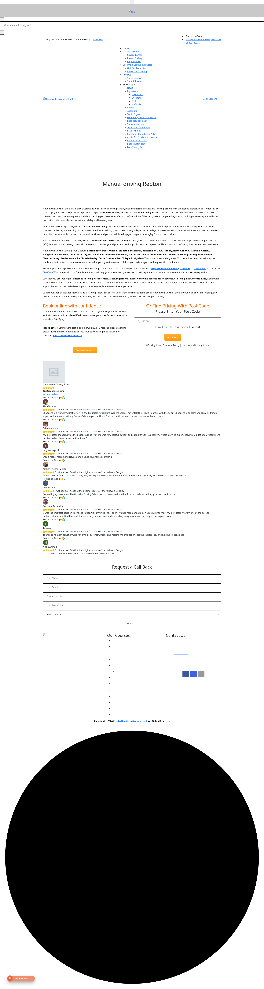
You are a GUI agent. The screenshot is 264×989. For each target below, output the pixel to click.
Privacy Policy (134, 130)
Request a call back (137, 120)
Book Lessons (210, 98)
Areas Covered (121, 659)
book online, (200, 268)
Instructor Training (137, 71)
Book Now (98, 39)
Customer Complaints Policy (141, 133)
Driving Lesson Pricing (126, 640)
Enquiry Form (134, 61)
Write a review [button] (50, 394)
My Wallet (137, 104)
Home (126, 48)
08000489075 (193, 42)
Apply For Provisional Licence (142, 137)
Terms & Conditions (85, 350)
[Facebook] (185, 674)
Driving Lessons (131, 51)
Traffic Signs (133, 114)
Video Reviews (134, 77)
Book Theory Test (136, 143)
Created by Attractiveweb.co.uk (130, 721)
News (130, 87)
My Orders (137, 94)
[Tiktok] (201, 674)
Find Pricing (172, 337)
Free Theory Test (135, 147)
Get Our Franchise (136, 68)
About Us (132, 110)
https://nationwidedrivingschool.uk (170, 268)
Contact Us (133, 107)
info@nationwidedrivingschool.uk (203, 39)
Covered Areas (134, 54)
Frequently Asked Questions (141, 117)
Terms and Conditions (138, 127)
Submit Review (134, 81)
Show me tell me (135, 124)
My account (133, 91)
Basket (135, 101)
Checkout (136, 97)
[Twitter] (193, 674)
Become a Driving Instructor (137, 64)
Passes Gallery (134, 58)
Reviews (127, 74)
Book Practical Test (137, 140)
